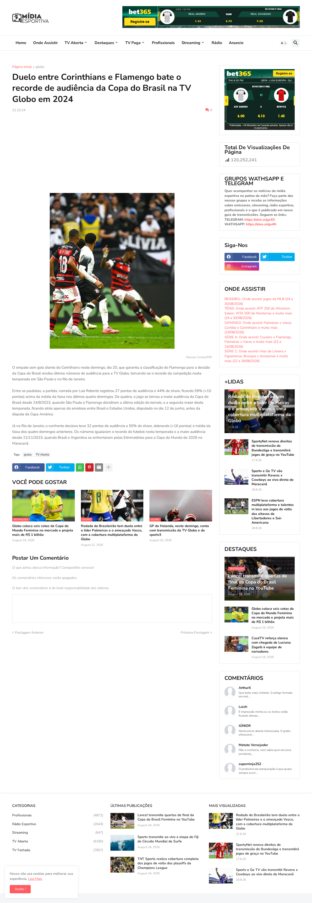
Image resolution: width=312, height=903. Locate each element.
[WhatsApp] (80, 467)
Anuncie (236, 43)
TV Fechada (57, 850)
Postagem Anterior (29, 632)
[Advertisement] (112, 153)
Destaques (104, 43)
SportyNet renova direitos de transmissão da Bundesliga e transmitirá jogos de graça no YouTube (273, 448)
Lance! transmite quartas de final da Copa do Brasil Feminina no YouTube (166, 817)
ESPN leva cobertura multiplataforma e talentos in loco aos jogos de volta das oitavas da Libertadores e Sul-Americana (273, 511)
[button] (284, 43)
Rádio (217, 43)
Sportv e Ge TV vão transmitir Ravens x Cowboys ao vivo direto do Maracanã (272, 478)
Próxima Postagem (195, 632)
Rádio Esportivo (57, 824)
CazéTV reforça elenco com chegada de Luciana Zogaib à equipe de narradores (271, 645)
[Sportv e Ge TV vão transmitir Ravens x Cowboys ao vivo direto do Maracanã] (236, 477)
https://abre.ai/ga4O (259, 219)
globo (40, 67)
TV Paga (133, 43)
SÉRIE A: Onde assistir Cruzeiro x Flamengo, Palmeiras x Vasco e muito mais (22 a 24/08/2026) (258, 342)
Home (21, 43)
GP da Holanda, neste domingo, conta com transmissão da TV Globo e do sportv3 (179, 530)
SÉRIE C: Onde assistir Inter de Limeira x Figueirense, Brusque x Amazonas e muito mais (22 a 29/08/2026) (256, 356)
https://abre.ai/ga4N (261, 224)
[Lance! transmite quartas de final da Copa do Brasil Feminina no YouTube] (122, 821)
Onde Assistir (45, 43)
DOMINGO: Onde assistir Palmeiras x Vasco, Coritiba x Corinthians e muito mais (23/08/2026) (258, 327)
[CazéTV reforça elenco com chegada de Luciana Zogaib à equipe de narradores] (236, 644)
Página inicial (22, 67)
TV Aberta (74, 43)
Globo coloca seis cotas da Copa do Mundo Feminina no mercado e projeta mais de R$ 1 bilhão (42, 530)
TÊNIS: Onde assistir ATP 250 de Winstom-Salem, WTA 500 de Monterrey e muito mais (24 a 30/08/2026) (258, 313)
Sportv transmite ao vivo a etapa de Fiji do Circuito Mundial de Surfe (167, 839)
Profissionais (163, 43)
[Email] (99, 467)
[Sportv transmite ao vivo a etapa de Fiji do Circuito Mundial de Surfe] (122, 843)
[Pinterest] (89, 467)
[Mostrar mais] (108, 467)
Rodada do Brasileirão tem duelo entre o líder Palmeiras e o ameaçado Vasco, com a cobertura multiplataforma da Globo (111, 533)
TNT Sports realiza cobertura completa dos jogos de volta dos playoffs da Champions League (168, 863)
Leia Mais (35, 878)
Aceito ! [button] (20, 889)
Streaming (191, 43)
